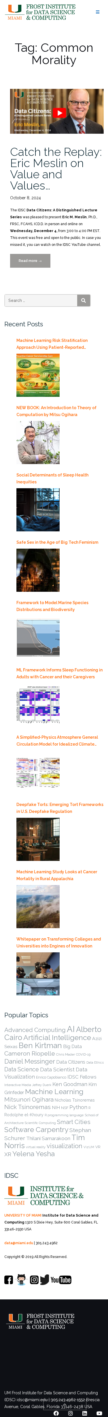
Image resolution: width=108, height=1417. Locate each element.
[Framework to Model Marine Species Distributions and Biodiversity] (38, 637)
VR (98, 1146)
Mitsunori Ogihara (29, 1099)
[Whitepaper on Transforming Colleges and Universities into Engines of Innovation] (38, 973)
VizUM (89, 1147)
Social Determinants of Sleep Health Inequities (52, 478)
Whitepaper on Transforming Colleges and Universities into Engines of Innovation (58, 942)
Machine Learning (54, 1091)
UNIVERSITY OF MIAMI (22, 1215)
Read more (34, 263)
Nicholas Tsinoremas (75, 1100)
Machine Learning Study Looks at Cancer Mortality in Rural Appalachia (56, 875)
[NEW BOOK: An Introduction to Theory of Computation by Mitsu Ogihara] (38, 442)
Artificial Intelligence (57, 1037)
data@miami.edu (18, 1243)
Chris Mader (65, 1054)
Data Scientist (57, 1069)
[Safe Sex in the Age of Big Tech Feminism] (38, 570)
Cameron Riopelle (29, 1053)
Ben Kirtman (40, 1045)
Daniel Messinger (29, 1061)
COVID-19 (83, 1054)
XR (7, 1154)
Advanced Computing (35, 1029)
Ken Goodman (69, 1084)
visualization (64, 1146)
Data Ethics (95, 1062)
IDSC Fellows (81, 1077)
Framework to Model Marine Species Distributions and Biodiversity (52, 606)
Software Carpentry (36, 1129)
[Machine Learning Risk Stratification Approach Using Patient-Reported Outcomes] (38, 375)
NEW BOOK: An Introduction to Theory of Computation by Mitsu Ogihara (56, 411)
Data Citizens (70, 1062)
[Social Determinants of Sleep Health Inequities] (38, 509)
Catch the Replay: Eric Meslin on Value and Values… (56, 168)
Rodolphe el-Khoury (23, 1114)
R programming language (64, 1115)
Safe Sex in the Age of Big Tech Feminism (57, 542)
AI (71, 1029)
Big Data (72, 1046)
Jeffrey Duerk (41, 1085)
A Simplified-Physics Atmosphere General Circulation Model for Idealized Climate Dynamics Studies (57, 741)
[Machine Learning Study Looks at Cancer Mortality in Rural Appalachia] (38, 906)
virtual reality (36, 1147)
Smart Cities (73, 1122)
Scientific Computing (40, 1123)
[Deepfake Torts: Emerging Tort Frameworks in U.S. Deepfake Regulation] (38, 839)
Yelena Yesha (33, 1154)
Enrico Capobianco (51, 1077)
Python (78, 1107)
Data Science (21, 1069)
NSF (64, 1108)
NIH (56, 1107)
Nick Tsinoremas (27, 1106)
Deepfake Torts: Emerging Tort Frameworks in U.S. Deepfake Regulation (59, 808)
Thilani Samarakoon (48, 1138)
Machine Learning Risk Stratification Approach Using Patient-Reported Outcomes (52, 344)
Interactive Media (17, 1085)
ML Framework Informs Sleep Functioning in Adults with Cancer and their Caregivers (59, 673)
